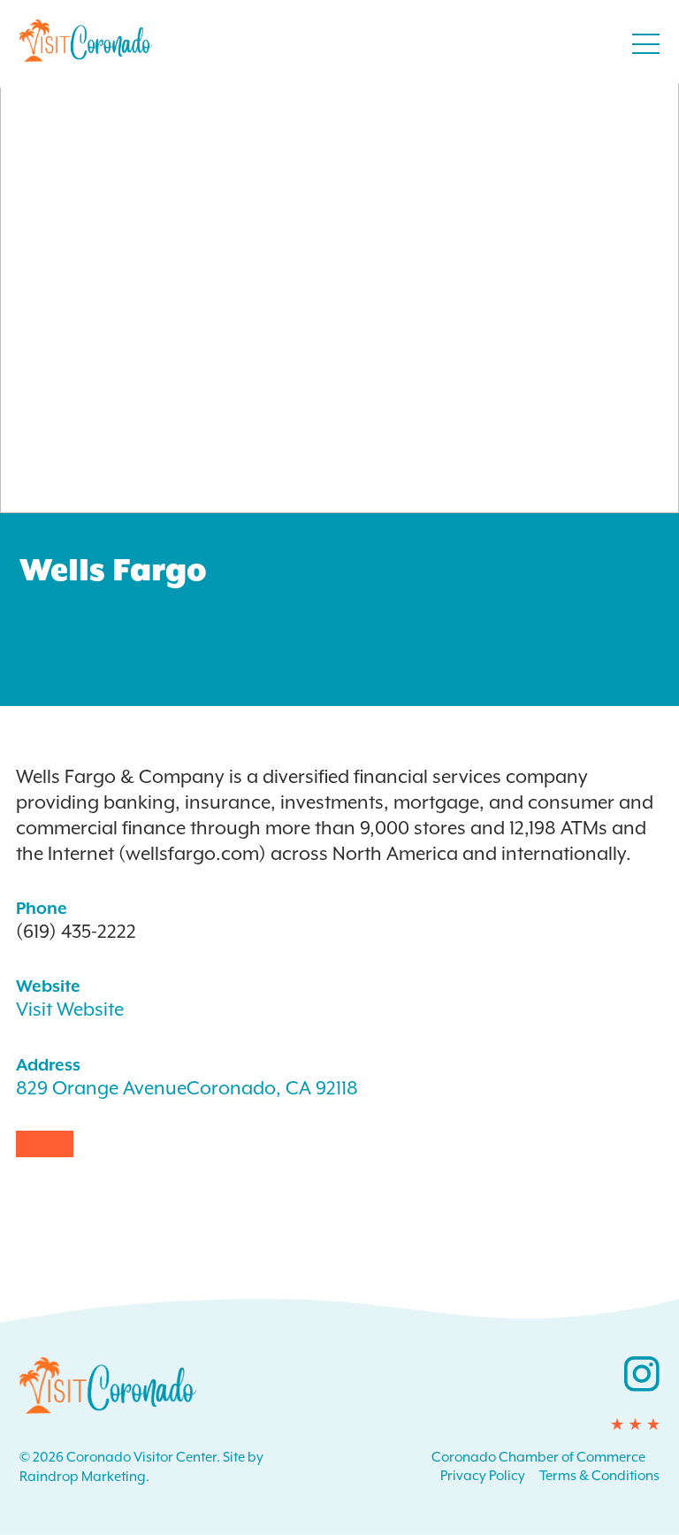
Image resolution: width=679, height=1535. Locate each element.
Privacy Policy (482, 1476)
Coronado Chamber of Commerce (538, 1457)
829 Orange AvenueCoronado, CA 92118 (187, 1088)
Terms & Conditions (599, 1476)
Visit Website (70, 1009)
